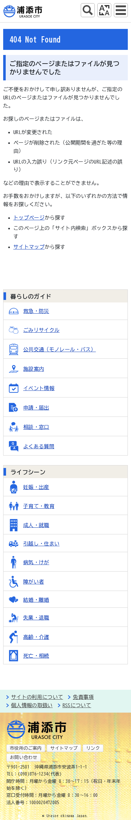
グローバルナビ (121, 10)
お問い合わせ (23, 757)
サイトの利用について (37, 697)
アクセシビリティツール (104, 10)
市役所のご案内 (26, 748)
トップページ (29, 217)
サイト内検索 (88, 10)
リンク (93, 748)
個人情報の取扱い (32, 705)
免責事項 (83, 697)
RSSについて (77, 705)
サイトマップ (29, 246)
